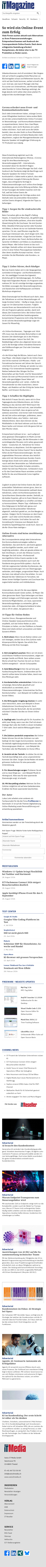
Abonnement (9, 1504)
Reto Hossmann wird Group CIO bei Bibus (22, 1074)
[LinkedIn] (14, 1555)
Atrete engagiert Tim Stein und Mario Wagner (23, 1097)
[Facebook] (7, 1555)
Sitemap (7, 1536)
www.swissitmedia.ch (12, 1477)
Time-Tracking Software (30, 1022)
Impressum (8, 1513)
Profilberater (33, 801)
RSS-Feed (8, 1533)
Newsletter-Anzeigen (12, 1491)
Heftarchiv (8, 1539)
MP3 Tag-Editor (27, 990)
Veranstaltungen (10, 1495)
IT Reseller (8, 1516)
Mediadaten (9, 1488)
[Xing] (21, 1555)
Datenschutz (9, 1510)
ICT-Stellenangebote (12, 1543)
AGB (6, 1507)
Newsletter (8, 1530)
